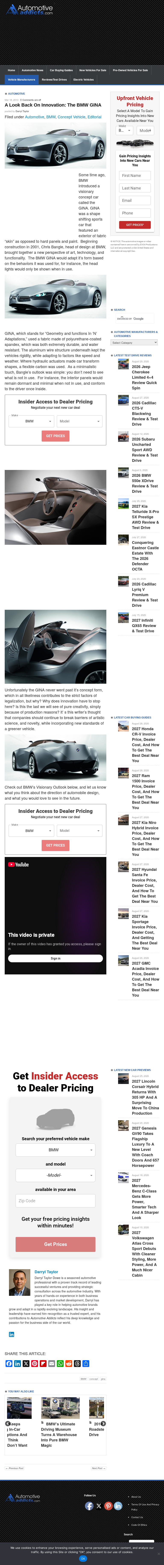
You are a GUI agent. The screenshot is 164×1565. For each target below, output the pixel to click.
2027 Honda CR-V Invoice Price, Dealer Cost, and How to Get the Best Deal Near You (145, 744)
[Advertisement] (108, 35)
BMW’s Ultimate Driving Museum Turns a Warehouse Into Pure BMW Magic (59, 1434)
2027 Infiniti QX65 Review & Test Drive (144, 625)
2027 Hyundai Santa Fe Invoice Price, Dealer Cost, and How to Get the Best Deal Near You (145, 885)
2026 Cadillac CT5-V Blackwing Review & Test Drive (145, 413)
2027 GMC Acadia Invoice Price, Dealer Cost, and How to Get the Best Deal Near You (145, 979)
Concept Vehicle (71, 116)
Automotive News (32, 70)
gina (103, 1378)
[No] (159, 1554)
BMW (51, 116)
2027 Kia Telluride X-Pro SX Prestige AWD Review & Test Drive (145, 516)
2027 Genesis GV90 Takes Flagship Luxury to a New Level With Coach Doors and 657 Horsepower (145, 1146)
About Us (136, 1496)
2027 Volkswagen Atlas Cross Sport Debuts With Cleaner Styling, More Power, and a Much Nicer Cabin (144, 1254)
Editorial (94, 116)
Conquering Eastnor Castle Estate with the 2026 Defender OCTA (145, 556)
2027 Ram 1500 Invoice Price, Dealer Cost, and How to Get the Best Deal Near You (145, 791)
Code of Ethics (139, 1524)
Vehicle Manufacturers (21, 79)
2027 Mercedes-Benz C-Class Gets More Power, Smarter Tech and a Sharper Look (145, 1199)
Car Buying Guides (61, 70)
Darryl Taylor (22, 111)
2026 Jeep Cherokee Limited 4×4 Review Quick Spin (144, 377)
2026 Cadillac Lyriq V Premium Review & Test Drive (145, 594)
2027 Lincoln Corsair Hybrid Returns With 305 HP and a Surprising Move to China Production (145, 1097)
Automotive (34, 116)
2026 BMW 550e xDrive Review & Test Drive (145, 483)
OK (83, 1558)
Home (11, 70)
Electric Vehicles (83, 79)
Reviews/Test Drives (54, 79)
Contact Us (137, 1517)
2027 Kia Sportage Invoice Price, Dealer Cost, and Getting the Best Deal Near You (144, 932)
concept (93, 1378)
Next (103, 1424)
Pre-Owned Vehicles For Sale (130, 70)
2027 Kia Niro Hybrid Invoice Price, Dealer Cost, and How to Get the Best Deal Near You (145, 838)
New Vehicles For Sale (92, 70)
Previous (8, 1424)
